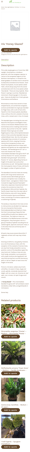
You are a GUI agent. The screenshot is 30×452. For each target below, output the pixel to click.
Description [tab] (5, 59)
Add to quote (10, 50)
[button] (2, 1)
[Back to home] (15, 1)
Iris (12, 54)
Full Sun (17, 7)
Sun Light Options (9, 7)
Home (2, 7)
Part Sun (16, 54)
